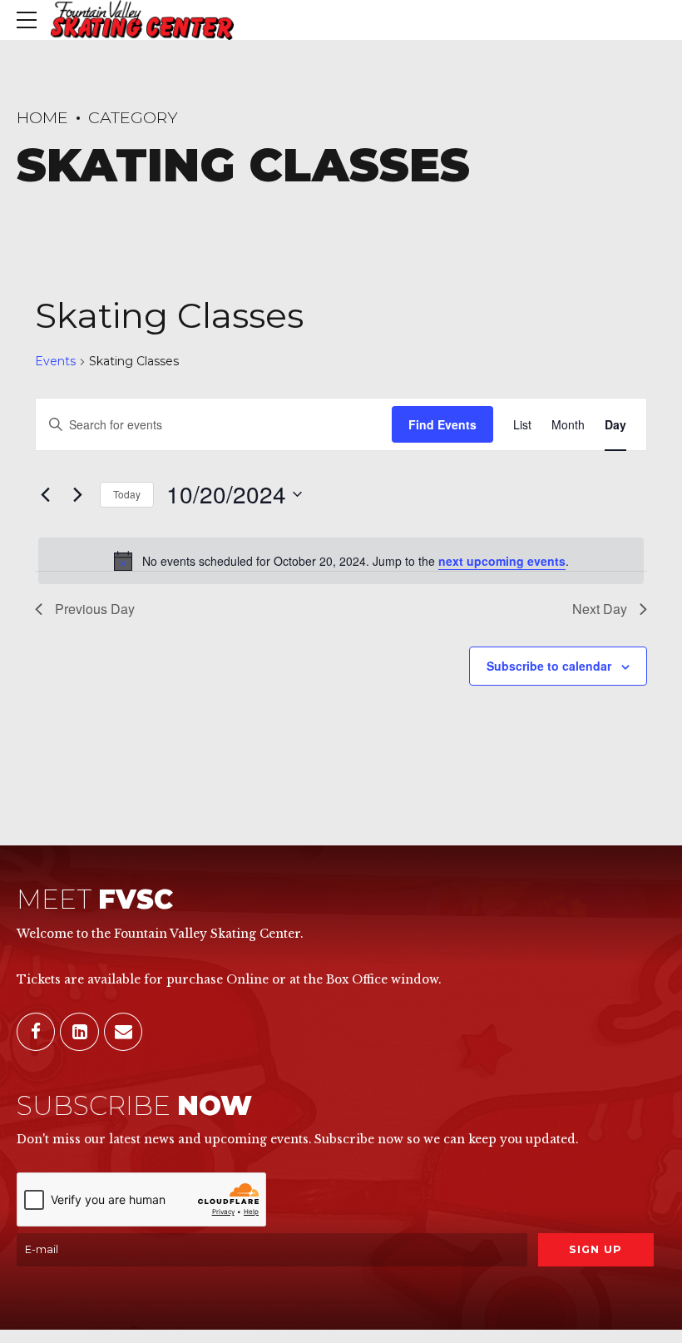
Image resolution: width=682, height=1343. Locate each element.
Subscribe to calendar (549, 665)
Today (127, 494)
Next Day (599, 608)
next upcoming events (502, 561)
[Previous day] (45, 494)
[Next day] (77, 494)
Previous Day (95, 608)
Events (55, 361)
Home (42, 117)
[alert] (341, 561)
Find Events (442, 424)
